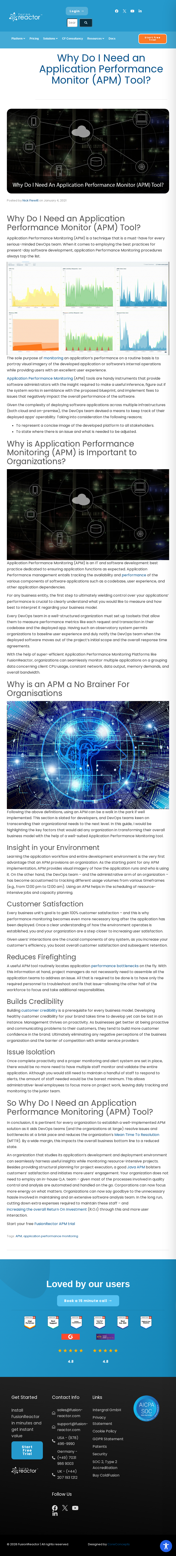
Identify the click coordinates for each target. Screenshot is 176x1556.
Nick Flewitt (30, 200)
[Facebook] (116, 11)
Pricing (34, 38)
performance (134, 575)
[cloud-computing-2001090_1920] (88, 514)
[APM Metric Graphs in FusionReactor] (88, 308)
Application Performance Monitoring (40, 378)
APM (19, 1236)
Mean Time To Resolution (136, 1134)
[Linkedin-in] (140, 11)
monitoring (53, 358)
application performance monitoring (50, 1236)
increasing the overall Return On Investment (47, 1209)
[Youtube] (132, 11)
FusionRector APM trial (54, 1223)
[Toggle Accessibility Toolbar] (166, 1546)
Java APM (136, 1167)
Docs (112, 38)
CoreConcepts (118, 1544)
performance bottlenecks (115, 966)
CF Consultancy (72, 38)
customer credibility (39, 1010)
